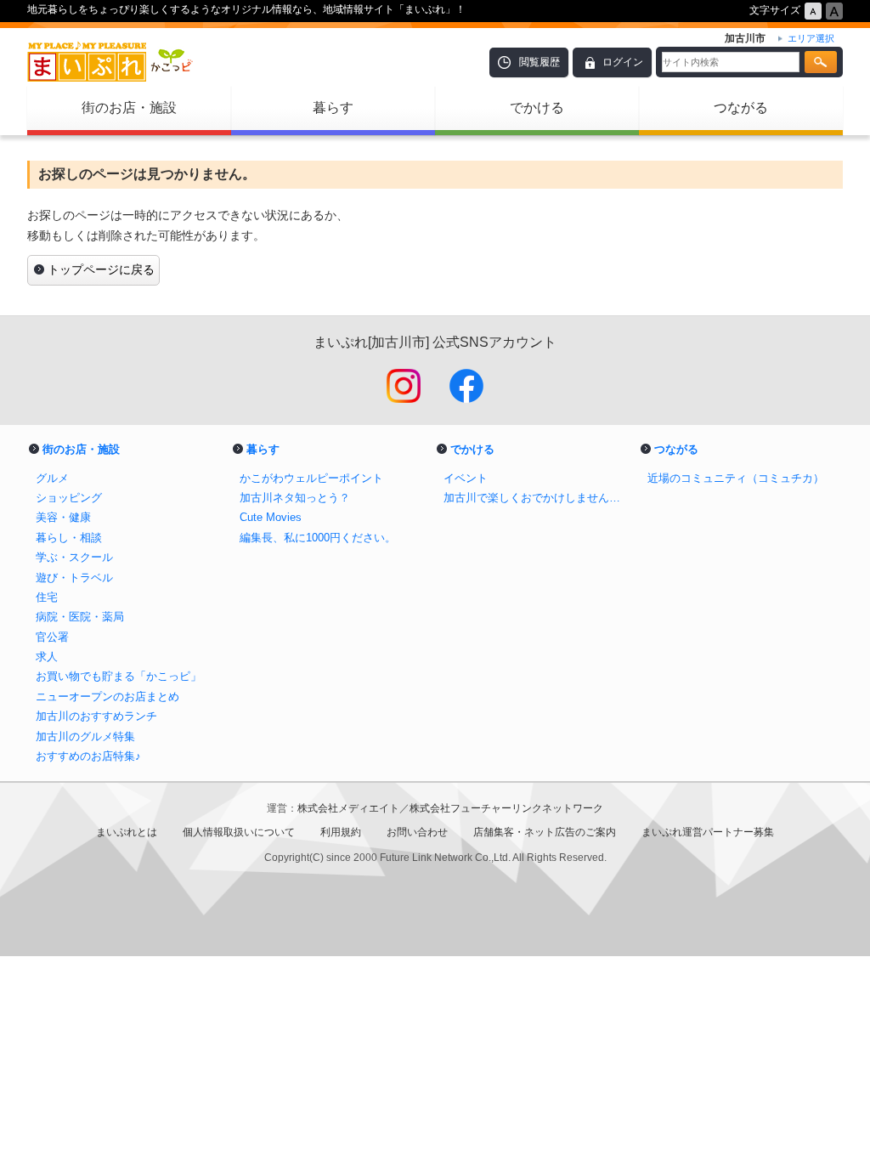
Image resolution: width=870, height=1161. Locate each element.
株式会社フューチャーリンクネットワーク (506, 808)
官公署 (52, 637)
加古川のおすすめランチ (96, 716)
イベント (465, 478)
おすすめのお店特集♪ (88, 756)
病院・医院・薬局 (80, 616)
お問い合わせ (417, 832)
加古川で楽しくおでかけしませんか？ (536, 497)
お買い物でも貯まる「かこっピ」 (118, 676)
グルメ (52, 478)
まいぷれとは (126, 832)
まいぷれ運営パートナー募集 (707, 832)
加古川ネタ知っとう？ (295, 497)
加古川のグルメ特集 (85, 736)
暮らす (333, 107)
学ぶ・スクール (74, 557)
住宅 (47, 597)
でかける (537, 107)
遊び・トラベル (74, 577)
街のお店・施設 (129, 107)
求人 (47, 656)
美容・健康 (63, 517)
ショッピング (69, 497)
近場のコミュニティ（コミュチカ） (735, 478)
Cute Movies (271, 517)
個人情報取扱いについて (239, 832)
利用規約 (340, 832)
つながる (741, 107)
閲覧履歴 (539, 62)
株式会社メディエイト (348, 808)
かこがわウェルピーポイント (311, 478)
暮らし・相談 (69, 537)
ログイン (622, 62)
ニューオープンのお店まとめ (107, 696)
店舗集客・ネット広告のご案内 (544, 832)
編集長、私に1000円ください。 (318, 537)
